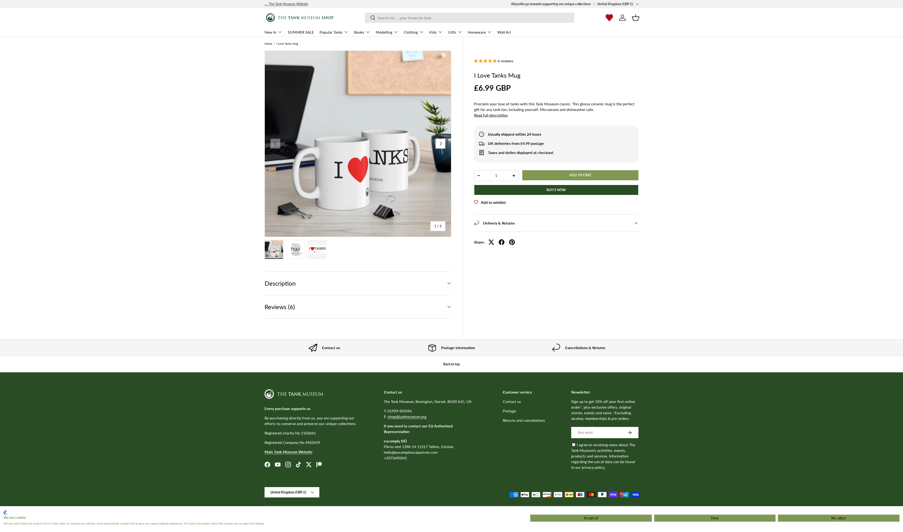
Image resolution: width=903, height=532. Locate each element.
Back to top (451, 364)
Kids (433, 32)
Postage (509, 411)
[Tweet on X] (491, 242)
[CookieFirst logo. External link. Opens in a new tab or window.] (5, 513)
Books (359, 32)
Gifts (452, 32)
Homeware (477, 32)
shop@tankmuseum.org (407, 416)
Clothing (411, 32)
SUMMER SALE (301, 32)
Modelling (384, 32)
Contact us (512, 401)
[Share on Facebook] (501, 242)
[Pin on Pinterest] (512, 242)
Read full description (491, 115)
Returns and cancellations (524, 420)
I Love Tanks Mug (287, 43)
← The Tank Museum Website (286, 4)
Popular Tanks (331, 32)
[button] (635, 17)
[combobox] (469, 18)
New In (270, 32)
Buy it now (556, 190)
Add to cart (580, 175)
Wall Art (504, 32)
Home (268, 43)
